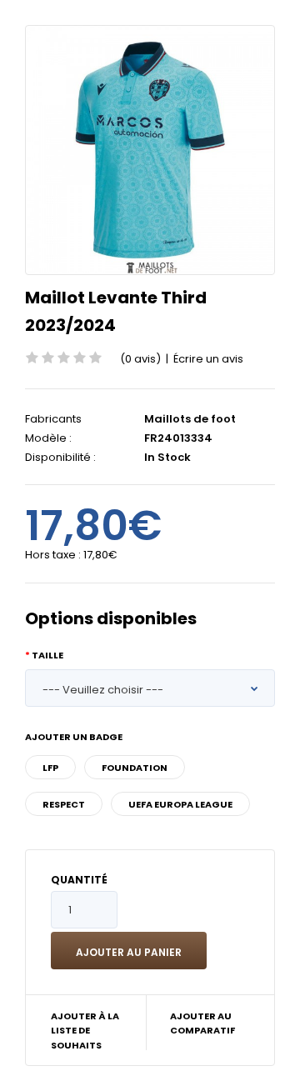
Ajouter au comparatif (202, 1023)
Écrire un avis (208, 359)
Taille (47, 655)
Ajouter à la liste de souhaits (85, 1030)
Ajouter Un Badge (73, 736)
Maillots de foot (190, 419)
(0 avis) (140, 359)
